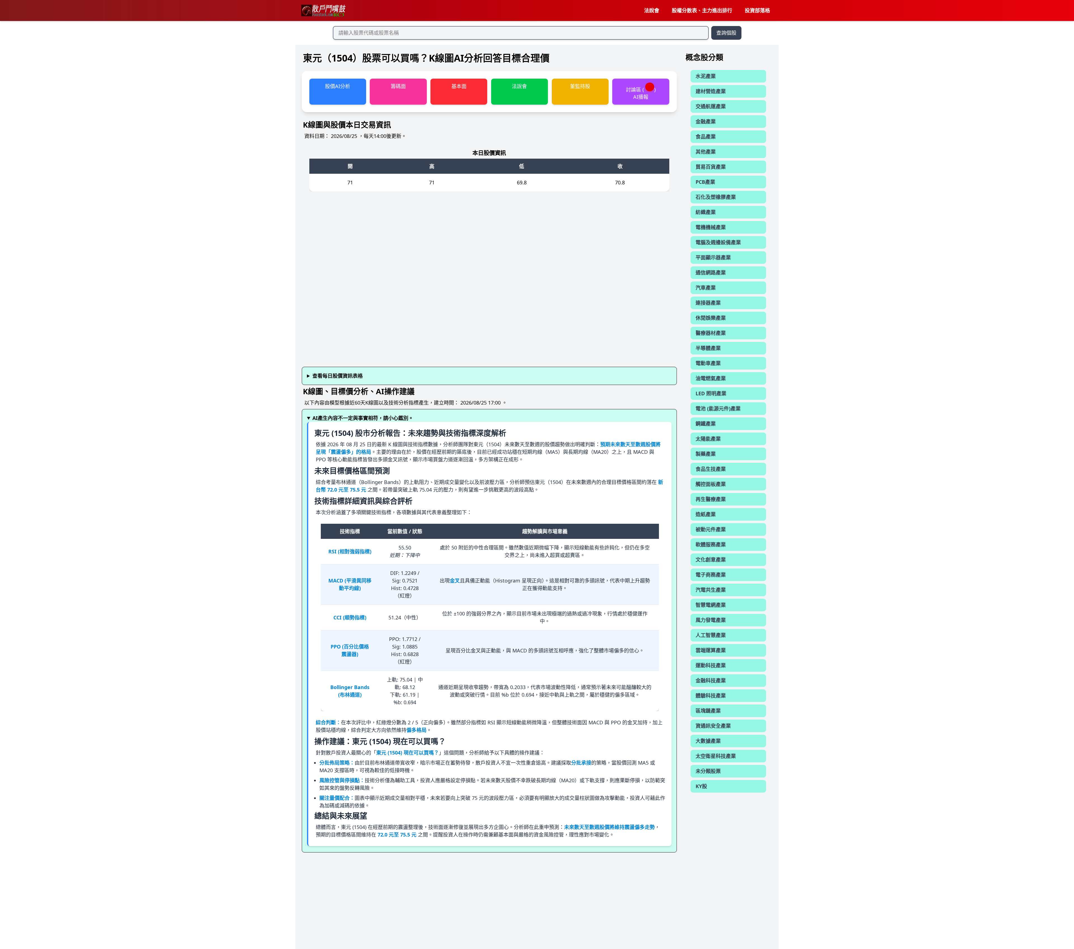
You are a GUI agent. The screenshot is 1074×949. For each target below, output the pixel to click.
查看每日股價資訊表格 (337, 375)
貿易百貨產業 (711, 166)
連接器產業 (708, 302)
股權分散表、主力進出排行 (702, 10)
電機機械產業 (711, 227)
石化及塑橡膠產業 (716, 197)
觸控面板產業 (711, 484)
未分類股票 (708, 771)
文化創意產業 (711, 559)
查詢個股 (726, 32)
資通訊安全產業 (713, 725)
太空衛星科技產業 (716, 756)
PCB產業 (705, 181)
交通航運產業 (711, 106)
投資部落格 (757, 10)
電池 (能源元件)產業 (718, 408)
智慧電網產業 (711, 605)
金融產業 (706, 121)
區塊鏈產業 (708, 710)
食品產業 (706, 136)
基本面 (459, 86)
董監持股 (580, 86)
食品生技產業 (711, 469)
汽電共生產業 (711, 589)
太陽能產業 (708, 438)
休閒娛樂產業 (711, 317)
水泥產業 (706, 76)
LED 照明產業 (711, 393)
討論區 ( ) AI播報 (641, 93)
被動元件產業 (711, 529)
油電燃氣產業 (711, 378)
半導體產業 (708, 348)
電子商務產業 (711, 574)
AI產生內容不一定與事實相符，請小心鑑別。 (362, 418)
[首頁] (323, 10)
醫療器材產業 (711, 333)
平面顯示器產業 (713, 257)
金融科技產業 (711, 680)
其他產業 (706, 151)
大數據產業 (708, 740)
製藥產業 (706, 453)
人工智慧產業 (711, 635)
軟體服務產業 (711, 544)
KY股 (701, 786)
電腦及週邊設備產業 (718, 242)
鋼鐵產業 (706, 423)
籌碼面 (398, 86)
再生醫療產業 (711, 499)
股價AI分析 (337, 86)
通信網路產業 (711, 272)
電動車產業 (708, 363)
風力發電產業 (711, 620)
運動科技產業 (711, 665)
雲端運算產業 (711, 650)
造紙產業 (706, 514)
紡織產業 (706, 212)
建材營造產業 (711, 91)
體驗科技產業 (711, 695)
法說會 (651, 10)
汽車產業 (706, 287)
